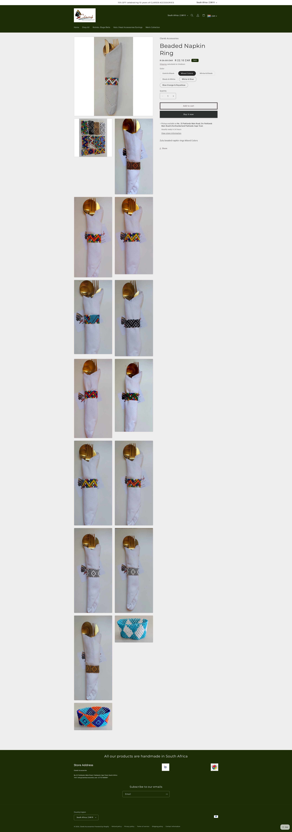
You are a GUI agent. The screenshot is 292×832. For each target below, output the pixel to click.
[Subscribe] (166, 794)
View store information (171, 133)
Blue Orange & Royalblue (174, 85)
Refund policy (117, 826)
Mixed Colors (187, 73)
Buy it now (189, 114)
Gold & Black (170, 74)
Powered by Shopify (102, 827)
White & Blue (188, 79)
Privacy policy (129, 826)
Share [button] (164, 148)
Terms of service (143, 826)
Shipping (163, 64)
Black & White (170, 80)
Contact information (173, 826)
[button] (192, 15)
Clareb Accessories (87, 827)
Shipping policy (157, 826)
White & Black (207, 74)
